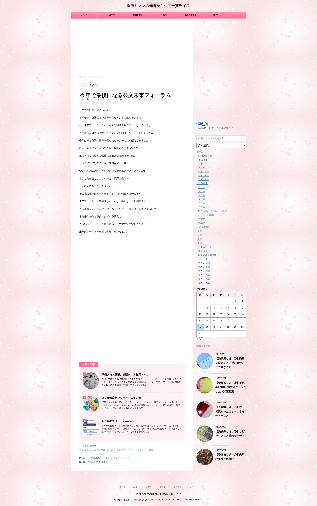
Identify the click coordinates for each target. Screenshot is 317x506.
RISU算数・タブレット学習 (212, 211)
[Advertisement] (132, 48)
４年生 (201, 199)
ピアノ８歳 (204, 282)
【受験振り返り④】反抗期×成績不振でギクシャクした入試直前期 (230, 387)
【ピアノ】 (217, 15)
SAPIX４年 (203, 171)
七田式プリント (206, 247)
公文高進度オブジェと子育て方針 (121, 397)
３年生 (201, 195)
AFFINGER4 (198, 500)
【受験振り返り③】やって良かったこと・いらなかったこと (230, 411)
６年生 (201, 207)
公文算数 (139, 450)
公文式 (93, 446)
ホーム (84, 15)
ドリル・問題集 (206, 215)
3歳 (200, 231)
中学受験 (86, 450)
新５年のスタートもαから (117, 421)
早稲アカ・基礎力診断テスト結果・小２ (125, 374)
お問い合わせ (205, 155)
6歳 (200, 243)
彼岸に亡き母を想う (99, 462)
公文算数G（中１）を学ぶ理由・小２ (109, 457)
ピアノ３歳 (204, 262)
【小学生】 (164, 15)
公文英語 (149, 450)
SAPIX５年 (203, 175)
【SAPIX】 (137, 15)
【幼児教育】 (190, 15)
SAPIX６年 (203, 179)
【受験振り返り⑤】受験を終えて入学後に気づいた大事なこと (230, 363)
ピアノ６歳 (204, 274)
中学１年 (202, 163)
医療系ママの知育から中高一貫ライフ (158, 5)
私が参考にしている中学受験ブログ (216, 128)
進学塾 (201, 223)
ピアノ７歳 (204, 278)
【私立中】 (111, 15)
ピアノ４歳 (204, 266)
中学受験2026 (98, 450)
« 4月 (199, 338)
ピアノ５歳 (204, 270)
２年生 (85, 446)
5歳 (200, 239)
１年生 (201, 187)
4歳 (200, 235)
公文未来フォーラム (124, 450)
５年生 (201, 203)
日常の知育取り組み (208, 254)
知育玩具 (202, 251)
